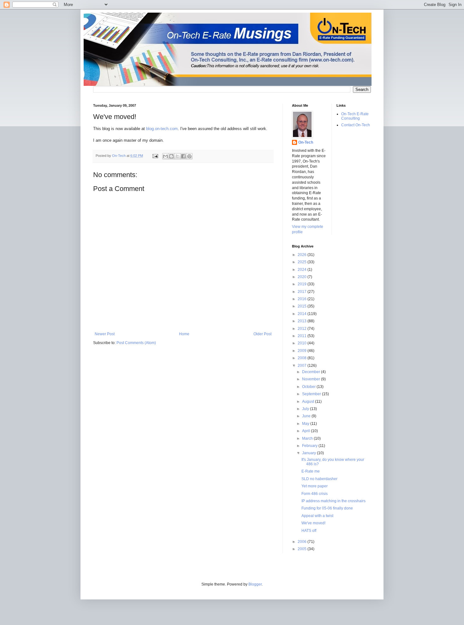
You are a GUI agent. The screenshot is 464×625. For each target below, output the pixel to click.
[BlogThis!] (171, 156)
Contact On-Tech (355, 125)
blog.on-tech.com (162, 128)
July (306, 409)
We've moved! (313, 523)
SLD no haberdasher (319, 479)
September (312, 394)
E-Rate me (310, 471)
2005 (302, 549)
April (306, 431)
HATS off (308, 530)
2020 (302, 277)
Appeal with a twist (317, 516)
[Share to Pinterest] (189, 156)
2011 (302, 336)
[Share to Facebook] (183, 156)
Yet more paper (314, 486)
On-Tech (305, 142)
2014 (302, 314)
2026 (302, 255)
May (306, 423)
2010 (302, 343)
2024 (302, 269)
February (310, 445)
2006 (302, 541)
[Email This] (165, 156)
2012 (302, 328)
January (309, 453)
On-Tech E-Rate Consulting (355, 116)
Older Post (262, 334)
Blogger (255, 584)
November (311, 379)
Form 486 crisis (314, 493)
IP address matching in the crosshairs (333, 501)
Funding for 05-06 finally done (327, 508)
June (307, 416)
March (308, 438)
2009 (302, 350)
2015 (302, 306)
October (309, 386)
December (311, 372)
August (308, 401)
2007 (302, 365)
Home (184, 334)
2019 (302, 284)
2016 (302, 299)
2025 (302, 262)
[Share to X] (177, 156)
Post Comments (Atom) (136, 343)
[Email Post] (155, 156)
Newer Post (105, 334)
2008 (302, 358)
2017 (302, 291)
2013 (302, 321)
